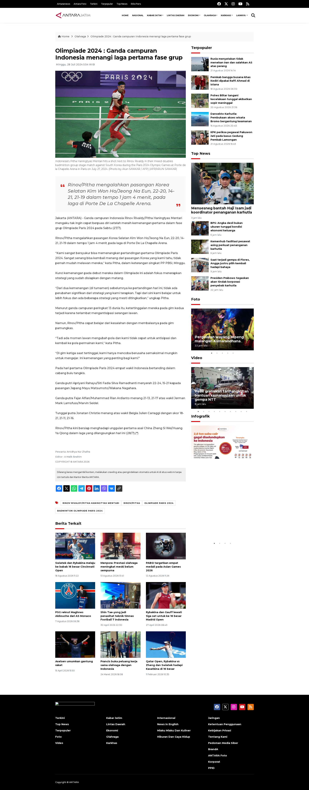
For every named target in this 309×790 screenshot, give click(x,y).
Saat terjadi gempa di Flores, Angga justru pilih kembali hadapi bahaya (230, 263)
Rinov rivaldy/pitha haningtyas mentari (91, 503)
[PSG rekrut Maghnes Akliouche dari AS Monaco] (75, 595)
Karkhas (226, 15)
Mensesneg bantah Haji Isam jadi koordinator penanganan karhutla (221, 210)
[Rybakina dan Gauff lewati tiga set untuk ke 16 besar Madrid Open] (166, 595)
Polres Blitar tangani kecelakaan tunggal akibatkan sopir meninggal (231, 99)
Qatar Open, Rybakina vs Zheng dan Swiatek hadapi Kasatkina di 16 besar (164, 665)
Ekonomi (193, 15)
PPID (211, 768)
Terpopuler (107, 4)
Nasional (137, 15)
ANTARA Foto (217, 755)
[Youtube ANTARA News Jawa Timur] (240, 4)
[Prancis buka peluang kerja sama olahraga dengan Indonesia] (120, 644)
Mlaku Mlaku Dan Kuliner (174, 730)
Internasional (166, 718)
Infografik (200, 416)
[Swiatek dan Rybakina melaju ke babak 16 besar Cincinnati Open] (75, 546)
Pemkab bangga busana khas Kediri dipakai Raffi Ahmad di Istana (230, 81)
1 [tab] (212, 353)
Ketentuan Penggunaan (224, 724)
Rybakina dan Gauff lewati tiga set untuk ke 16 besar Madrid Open (164, 616)
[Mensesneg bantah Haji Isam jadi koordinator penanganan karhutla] (222, 183)
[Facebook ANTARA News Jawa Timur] (219, 4)
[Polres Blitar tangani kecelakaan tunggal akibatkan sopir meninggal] (200, 100)
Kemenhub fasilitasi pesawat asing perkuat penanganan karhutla (230, 245)
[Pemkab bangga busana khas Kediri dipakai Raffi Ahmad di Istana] (200, 82)
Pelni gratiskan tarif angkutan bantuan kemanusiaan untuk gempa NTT (222, 395)
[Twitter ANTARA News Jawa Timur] (226, 4)
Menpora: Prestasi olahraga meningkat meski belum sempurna (119, 566)
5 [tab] (233, 353)
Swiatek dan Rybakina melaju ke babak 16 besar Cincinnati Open (75, 566)
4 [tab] (228, 353)
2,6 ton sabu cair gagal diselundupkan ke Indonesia (220, 529)
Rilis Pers (136, 4)
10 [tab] (246, 411)
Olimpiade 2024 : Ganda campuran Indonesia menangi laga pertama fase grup (140, 36)
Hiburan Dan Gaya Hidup (173, 736)
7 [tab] (230, 411)
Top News (122, 4)
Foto (195, 299)
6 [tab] (225, 411)
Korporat (214, 761)
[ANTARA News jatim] (73, 15)
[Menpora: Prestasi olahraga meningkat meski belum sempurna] (120, 546)
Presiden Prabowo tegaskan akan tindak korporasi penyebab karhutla (229, 281)
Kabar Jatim (154, 15)
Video (196, 358)
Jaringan (214, 718)
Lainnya (241, 15)
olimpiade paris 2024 (158, 503)
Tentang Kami (217, 736)
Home (125, 15)
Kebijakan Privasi (219, 730)
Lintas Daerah (175, 15)
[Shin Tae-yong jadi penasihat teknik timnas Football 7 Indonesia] (120, 595)
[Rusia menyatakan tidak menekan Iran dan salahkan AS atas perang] (200, 64)
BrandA (213, 749)
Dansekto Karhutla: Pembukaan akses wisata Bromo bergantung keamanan (231, 117)
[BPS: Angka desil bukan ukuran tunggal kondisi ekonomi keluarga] (200, 228)
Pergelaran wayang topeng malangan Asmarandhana (219, 339)
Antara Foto (80, 4)
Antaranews (63, 4)
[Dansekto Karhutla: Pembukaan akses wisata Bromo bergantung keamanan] (200, 119)
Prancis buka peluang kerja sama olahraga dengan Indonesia (118, 665)
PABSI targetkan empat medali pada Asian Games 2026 (163, 566)
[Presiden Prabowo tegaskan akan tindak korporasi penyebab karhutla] (200, 283)
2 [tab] (217, 353)
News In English (167, 724)
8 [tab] (236, 411)
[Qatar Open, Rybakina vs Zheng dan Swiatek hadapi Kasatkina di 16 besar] (166, 644)
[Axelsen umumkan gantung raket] (75, 644)
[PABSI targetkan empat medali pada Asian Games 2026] (166, 546)
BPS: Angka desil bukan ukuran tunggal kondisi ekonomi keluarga (226, 226)
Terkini (93, 4)
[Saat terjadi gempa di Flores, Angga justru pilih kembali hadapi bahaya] (200, 265)
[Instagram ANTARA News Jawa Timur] (233, 4)
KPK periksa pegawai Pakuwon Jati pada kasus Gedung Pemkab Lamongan (231, 136)
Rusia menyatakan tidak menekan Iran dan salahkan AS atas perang (231, 62)
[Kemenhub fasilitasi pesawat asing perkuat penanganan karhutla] (200, 246)
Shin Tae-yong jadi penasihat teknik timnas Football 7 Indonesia (117, 616)
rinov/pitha (132, 503)
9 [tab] (241, 411)
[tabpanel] (222, 329)
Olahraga (210, 15)
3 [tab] (222, 353)
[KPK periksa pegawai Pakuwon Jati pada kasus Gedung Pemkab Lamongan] (200, 137)
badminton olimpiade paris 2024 (80, 511)
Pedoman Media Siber (223, 743)
